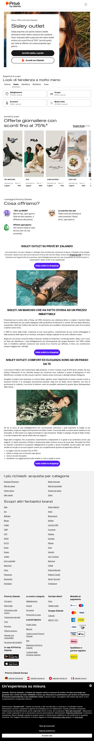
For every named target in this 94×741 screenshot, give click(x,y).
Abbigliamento (31, 601)
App (27, 641)
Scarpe (29, 606)
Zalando (51, 616)
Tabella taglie (53, 606)
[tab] (7, 84)
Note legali (8, 606)
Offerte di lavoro (10, 631)
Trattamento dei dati (12, 617)
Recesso (7, 626)
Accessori (30, 610)
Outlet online (31, 625)
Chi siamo (8, 601)
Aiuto (50, 601)
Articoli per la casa (33, 615)
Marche (29, 629)
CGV (6, 622)
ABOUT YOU (53, 620)
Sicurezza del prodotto (13, 643)
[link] (25, 93)
